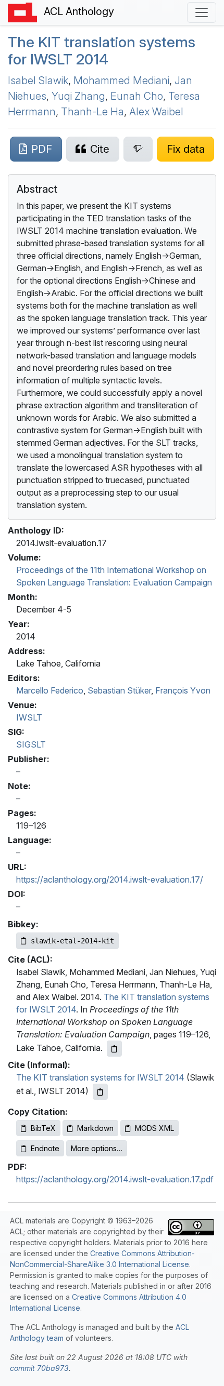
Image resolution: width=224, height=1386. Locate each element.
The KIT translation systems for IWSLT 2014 (100, 1077)
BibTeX (43, 1128)
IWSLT (29, 717)
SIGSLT (31, 744)
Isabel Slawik (38, 80)
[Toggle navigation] (201, 12)
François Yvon (182, 690)
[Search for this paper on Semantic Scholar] (138, 149)
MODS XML (154, 1128)
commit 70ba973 (39, 1368)
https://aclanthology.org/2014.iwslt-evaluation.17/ (109, 879)
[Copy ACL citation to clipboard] (114, 1049)
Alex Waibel (156, 111)
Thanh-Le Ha (92, 111)
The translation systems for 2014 (101, 51)
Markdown (95, 1128)
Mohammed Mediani (121, 80)
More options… (96, 1148)
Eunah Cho (136, 96)
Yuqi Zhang (78, 96)
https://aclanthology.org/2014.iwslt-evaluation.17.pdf (115, 1179)
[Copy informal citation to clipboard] (100, 1092)
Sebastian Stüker (119, 690)
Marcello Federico (49, 690)
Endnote (45, 1148)
